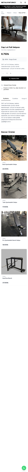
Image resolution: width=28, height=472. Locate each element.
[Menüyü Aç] (25, 2)
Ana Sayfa (2, 12)
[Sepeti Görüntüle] (21, 2)
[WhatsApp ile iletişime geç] (24, 468)
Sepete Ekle (15, 78)
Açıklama (6, 98)
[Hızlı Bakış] (26, 137)
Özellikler (15, 98)
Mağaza (9, 12)
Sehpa (15, 12)
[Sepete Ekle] (14, 148)
